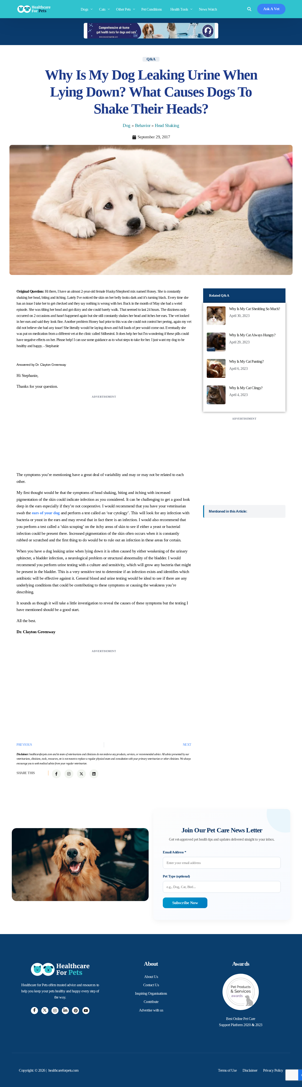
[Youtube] (85, 1010)
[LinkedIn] (65, 1010)
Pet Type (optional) (176, 876)
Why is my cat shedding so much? (254, 309)
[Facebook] (34, 1010)
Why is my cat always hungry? (252, 335)
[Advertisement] (104, 433)
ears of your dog (46, 512)
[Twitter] (44, 1010)
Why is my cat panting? (246, 361)
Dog (126, 125)
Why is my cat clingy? (246, 388)
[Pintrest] (75, 1010)
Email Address (174, 852)
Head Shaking (167, 125)
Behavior (143, 125)
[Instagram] (55, 1010)
